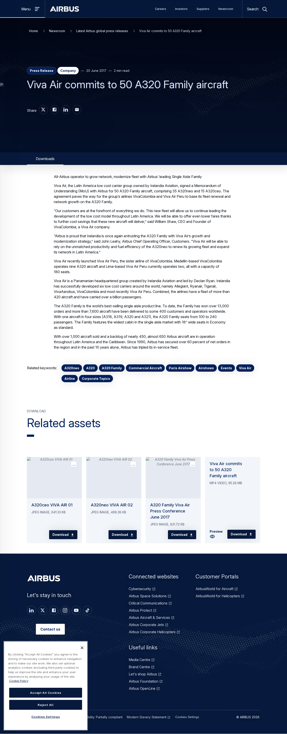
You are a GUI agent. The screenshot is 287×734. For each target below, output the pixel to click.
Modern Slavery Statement (146, 717)
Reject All (46, 705)
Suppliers (203, 9)
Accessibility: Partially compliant (99, 717)
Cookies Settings (187, 717)
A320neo (71, 368)
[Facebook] (53, 610)
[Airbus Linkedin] (65, 109)
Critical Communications (148, 603)
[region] (46, 685)
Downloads (45, 158)
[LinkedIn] (31, 610)
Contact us (50, 629)
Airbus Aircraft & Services (149, 617)
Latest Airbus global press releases (102, 31)
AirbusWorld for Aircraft (214, 589)
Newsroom (225, 9)
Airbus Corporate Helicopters (152, 632)
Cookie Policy (18, 681)
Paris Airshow (180, 368)
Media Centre (139, 659)
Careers (160, 9)
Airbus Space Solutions (148, 596)
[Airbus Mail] (76, 109)
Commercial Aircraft (145, 368)
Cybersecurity (140, 589)
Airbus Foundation (143, 681)
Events (226, 368)
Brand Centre (139, 667)
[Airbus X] (43, 109)
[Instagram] (65, 610)
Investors (181, 9)
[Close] (82, 648)
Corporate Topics (96, 378)
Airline (69, 378)
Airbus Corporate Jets (146, 624)
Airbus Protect (140, 610)
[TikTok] (87, 610)
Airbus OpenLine (142, 688)
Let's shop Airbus (143, 674)
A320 (90, 368)
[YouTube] (76, 610)
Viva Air (245, 368)
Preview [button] (216, 531)
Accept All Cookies (45, 692)
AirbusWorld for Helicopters (218, 596)
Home (33, 31)
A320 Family (112, 368)
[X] (42, 610)
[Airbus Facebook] (54, 109)
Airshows (206, 368)
